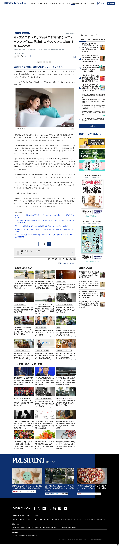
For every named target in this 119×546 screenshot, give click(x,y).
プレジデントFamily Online (68, 527)
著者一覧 (22, 519)
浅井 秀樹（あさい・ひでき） (31, 251)
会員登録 (112, 3)
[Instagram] (49, 508)
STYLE (42, 527)
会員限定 (79, 3)
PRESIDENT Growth (18, 527)
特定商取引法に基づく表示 (72, 519)
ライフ (68, 3)
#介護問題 (17, 33)
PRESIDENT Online (19, 53)
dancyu (36, 527)
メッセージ (28, 177)
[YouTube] (65, 508)
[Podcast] (59, 508)
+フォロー (27, 56)
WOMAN (28, 527)
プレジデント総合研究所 (18, 535)
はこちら (92, 216)
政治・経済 (53, 3)
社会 (73, 3)
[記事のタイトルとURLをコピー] (67, 259)
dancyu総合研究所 (30, 535)
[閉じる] (118, 545)
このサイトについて (32, 519)
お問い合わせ (100, 519)
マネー (46, 3)
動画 (85, 3)
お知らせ (14, 519)
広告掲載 (84, 519)
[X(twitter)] (39, 508)
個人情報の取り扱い (57, 519)
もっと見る (91, 126)
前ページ (40, 62)
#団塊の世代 (26, 33)
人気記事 (32, 3)
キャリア (61, 3)
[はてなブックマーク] (44, 508)
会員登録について (45, 519)
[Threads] (54, 508)
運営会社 (91, 519)
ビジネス (39, 3)
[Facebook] (34, 508)
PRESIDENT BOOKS (52, 527)
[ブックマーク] (74, 57)
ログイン (102, 3)
